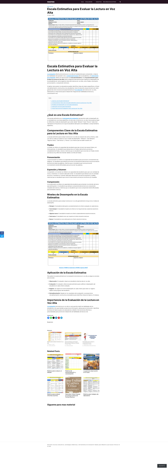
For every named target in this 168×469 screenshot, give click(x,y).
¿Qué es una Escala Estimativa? (60, 101)
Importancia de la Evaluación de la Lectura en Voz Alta (66, 108)
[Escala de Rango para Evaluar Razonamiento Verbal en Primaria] (73, 336)
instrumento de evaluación (70, 118)
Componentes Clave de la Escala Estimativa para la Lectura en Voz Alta (71, 102)
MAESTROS (50, 1)
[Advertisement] (110, 36)
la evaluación (79, 90)
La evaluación (51, 74)
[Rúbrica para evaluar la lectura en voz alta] (55, 336)
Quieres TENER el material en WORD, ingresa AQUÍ (73, 267)
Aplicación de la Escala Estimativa (61, 106)
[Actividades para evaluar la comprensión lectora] (91, 336)
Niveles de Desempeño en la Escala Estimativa (64, 104)
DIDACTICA (99, 1)
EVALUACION (88, 1)
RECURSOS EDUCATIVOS (109, 1)
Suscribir (161, 465)
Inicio (82, 1)
